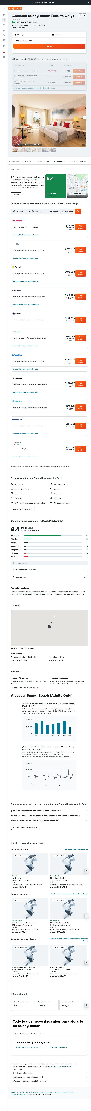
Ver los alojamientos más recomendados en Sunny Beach (69, 940)
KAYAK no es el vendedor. (23, 1073)
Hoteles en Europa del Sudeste (64, 1092)
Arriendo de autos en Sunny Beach (28, 1047)
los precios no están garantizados (61, 1066)
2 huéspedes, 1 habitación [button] (24, 40)
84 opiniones (32, 22)
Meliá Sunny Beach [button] (57, 878)
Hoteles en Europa (32, 1092)
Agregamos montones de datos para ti (28, 1077)
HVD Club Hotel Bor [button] (57, 967)
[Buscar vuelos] (4, 15)
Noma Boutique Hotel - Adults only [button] (24, 967)
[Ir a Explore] (4, 30)
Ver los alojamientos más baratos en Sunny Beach (69, 894)
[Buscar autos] (4, 24)
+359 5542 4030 (18, 28)
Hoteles (21, 1092)
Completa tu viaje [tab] (21, 1034)
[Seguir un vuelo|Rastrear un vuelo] (4, 35)
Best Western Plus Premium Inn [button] (23, 923)
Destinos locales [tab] (37, 1034)
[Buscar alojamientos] (4, 19)
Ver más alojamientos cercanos (76, 849)
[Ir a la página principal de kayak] (15, 8)
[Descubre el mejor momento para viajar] (4, 40)
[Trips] (4, 46)
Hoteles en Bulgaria (46, 1092)
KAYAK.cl (13, 1092)
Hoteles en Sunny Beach (58, 1047)
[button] (88, 2)
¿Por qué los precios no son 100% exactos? (30, 1081)
